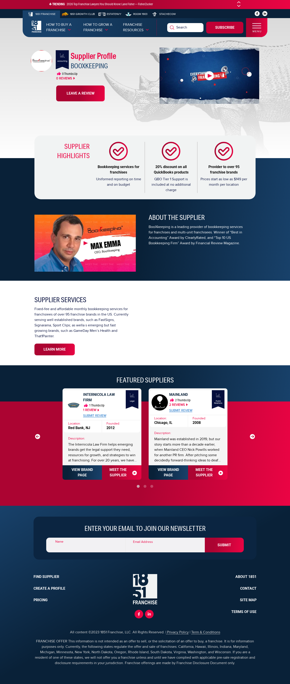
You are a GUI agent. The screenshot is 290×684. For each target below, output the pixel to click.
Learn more (55, 349)
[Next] (252, 436)
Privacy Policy (177, 632)
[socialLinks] (257, 14)
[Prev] (37, 436)
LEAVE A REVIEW (80, 93)
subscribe (224, 27)
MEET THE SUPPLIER (118, 472)
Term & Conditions (205, 632)
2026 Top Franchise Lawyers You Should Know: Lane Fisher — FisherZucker (110, 4)
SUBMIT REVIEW (94, 416)
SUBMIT (224, 545)
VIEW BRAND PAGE (82, 472)
